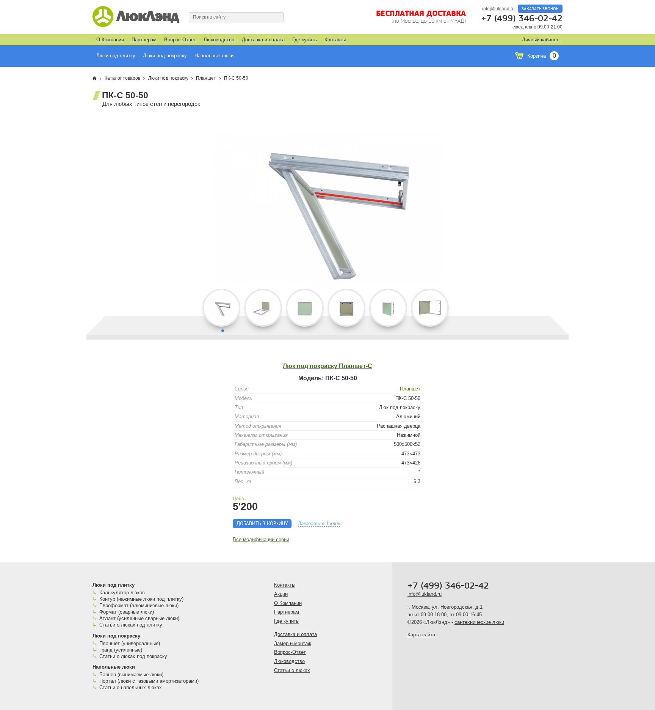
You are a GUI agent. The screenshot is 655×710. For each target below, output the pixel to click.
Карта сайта (421, 635)
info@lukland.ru (498, 8)
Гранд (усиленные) (120, 650)
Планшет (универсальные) (129, 643)
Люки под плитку (115, 55)
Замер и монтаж (292, 643)
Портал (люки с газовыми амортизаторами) (149, 681)
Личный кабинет (540, 40)
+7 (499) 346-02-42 (522, 18)
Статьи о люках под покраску (133, 656)
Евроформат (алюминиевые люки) (139, 605)
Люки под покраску (165, 55)
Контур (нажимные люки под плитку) (141, 599)
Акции (281, 594)
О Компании (110, 40)
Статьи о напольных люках (130, 687)
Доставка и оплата (263, 40)
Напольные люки (213, 55)
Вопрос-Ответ (180, 40)
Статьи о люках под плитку (130, 625)
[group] (327, 208)
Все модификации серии (261, 539)
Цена (238, 498)
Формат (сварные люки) (126, 612)
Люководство (219, 40)
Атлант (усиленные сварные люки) (139, 618)
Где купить (304, 40)
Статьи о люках (292, 670)
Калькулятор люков (122, 592)
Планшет (410, 389)
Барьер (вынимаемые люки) (131, 674)
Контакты (335, 40)
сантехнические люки (479, 622)
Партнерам (144, 40)
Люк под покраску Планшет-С (327, 366)
